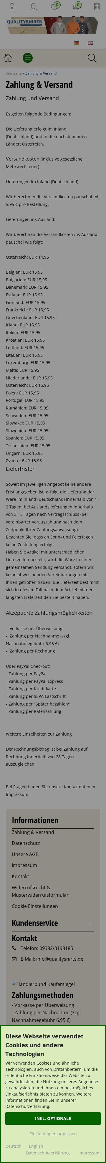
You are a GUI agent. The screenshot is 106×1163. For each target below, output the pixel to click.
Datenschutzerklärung (48, 1153)
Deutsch (13, 1146)
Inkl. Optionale (53, 1118)
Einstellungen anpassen (53, 1133)
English (36, 1146)
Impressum (89, 1153)
